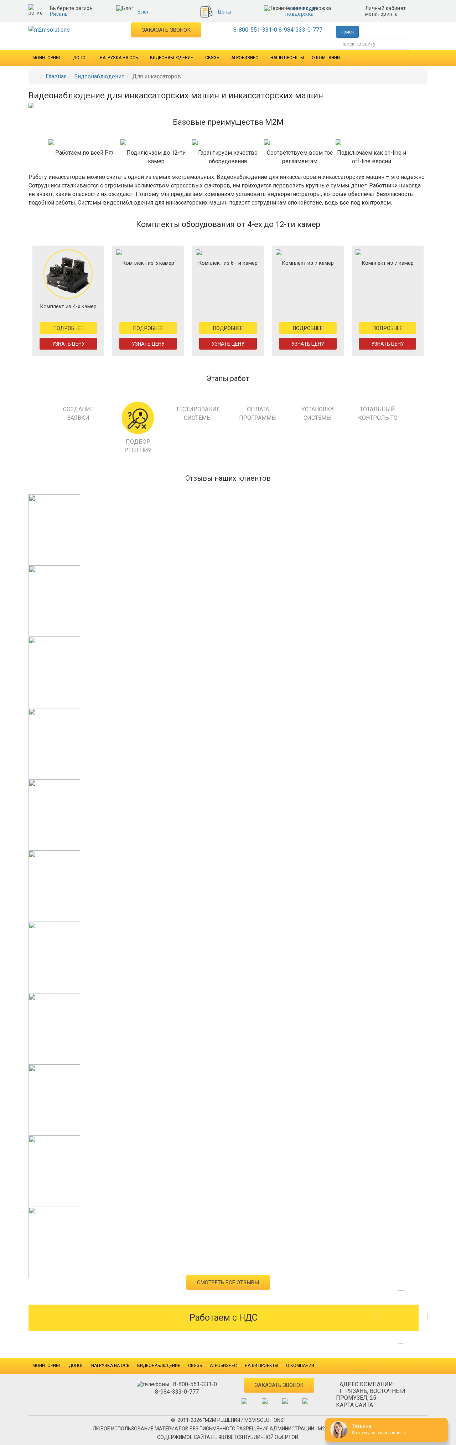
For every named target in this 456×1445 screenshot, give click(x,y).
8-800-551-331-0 (255, 29)
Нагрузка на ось (119, 57)
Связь (212, 57)
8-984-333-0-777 (300, 29)
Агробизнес (244, 57)
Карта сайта (354, 1405)
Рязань (59, 14)
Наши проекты (287, 57)
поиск (347, 32)
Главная (56, 76)
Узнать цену (68, 344)
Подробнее (68, 328)
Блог (143, 12)
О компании (326, 57)
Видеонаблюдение (171, 57)
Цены (225, 12)
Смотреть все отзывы (228, 1282)
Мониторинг (46, 57)
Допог (80, 57)
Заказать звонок (166, 30)
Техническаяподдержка (301, 11)
